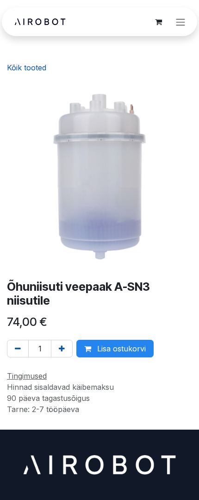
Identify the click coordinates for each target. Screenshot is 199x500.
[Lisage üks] (62, 348)
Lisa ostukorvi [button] (120, 348)
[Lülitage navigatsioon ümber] (180, 21)
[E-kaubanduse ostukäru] (158, 21)
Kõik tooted (26, 67)
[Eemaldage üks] (18, 348)
